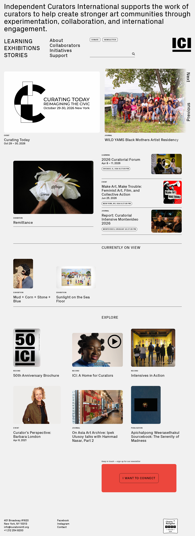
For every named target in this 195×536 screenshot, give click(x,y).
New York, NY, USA (117, 204)
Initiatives (61, 50)
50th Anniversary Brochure (36, 375)
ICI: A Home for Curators (92, 375)
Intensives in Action (148, 375)
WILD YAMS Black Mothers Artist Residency (142, 140)
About (56, 40)
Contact (62, 527)
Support (59, 55)
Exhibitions (22, 48)
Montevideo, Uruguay (119, 229)
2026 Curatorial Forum (121, 159)
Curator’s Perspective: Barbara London (32, 434)
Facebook (63, 520)
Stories (16, 55)
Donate (95, 40)
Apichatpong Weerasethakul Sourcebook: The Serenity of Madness (155, 436)
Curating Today (17, 140)
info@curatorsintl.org (16, 527)
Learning (18, 41)
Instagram (63, 523)
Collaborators (65, 45)
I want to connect (139, 478)
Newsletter (110, 40)
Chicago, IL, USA (116, 169)
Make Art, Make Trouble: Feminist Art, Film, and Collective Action (122, 190)
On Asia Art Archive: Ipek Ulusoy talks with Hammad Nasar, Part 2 (95, 436)
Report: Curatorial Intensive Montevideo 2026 (120, 219)
